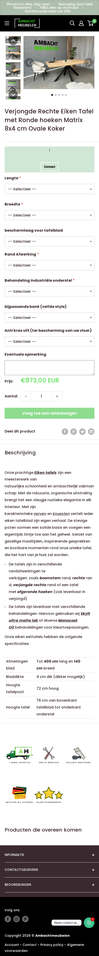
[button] (13, 40)
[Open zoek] (72, 23)
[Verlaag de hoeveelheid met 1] (26, 396)
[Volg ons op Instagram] (16, 919)
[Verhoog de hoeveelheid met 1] (57, 396)
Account (12, 944)
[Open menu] (7, 23)
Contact (49, 167)
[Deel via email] (91, 431)
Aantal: (11, 396)
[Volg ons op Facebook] (8, 919)
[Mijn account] (81, 23)
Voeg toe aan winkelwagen (49, 413)
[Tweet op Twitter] (82, 431)
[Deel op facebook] (65, 431)
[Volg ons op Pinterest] (25, 919)
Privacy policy (51, 944)
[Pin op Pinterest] (73, 431)
